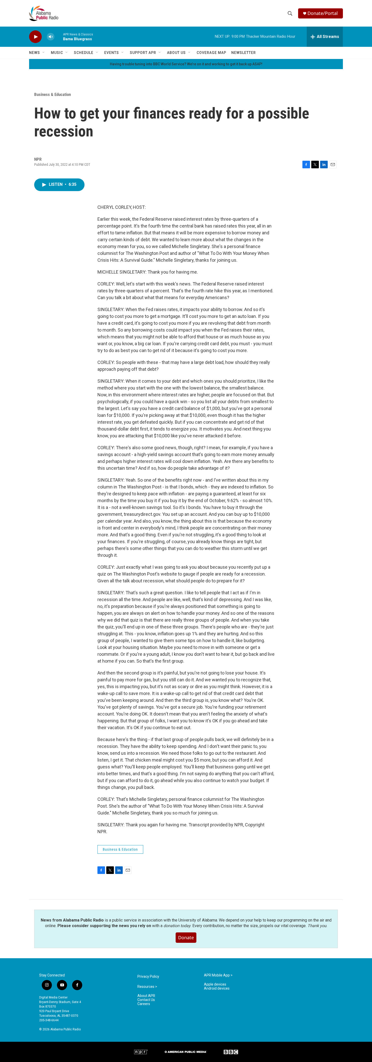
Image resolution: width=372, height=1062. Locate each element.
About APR (146, 996)
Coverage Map (211, 53)
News (34, 53)
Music (57, 53)
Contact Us (146, 1000)
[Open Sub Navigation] (44, 53)
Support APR (143, 53)
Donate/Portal (322, 13)
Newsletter (243, 53)
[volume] (50, 37)
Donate (186, 937)
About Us (176, 53)
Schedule (83, 53)
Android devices (217, 988)
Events (111, 53)
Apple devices (215, 984)
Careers (143, 1004)
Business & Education (52, 94)
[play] (35, 37)
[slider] (58, 36)
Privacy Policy (148, 976)
